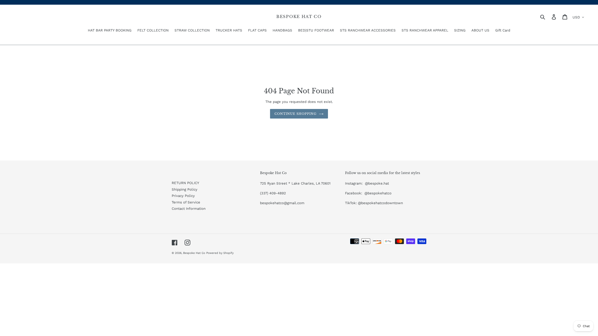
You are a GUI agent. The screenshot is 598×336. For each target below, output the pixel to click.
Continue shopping (295, 114)
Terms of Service (186, 202)
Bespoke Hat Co (299, 16)
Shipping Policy (184, 189)
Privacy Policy (183, 196)
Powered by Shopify (220, 253)
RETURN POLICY (185, 183)
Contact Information (189, 208)
